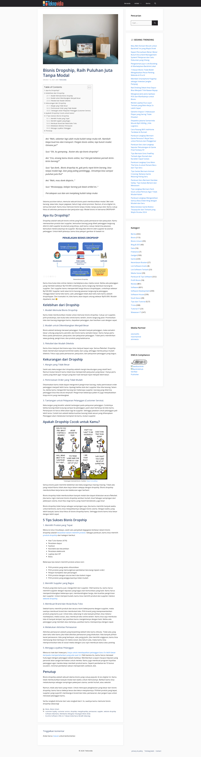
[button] (155, 3)
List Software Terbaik (139, 269)
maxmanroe (136, 336)
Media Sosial (136, 273)
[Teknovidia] (53, 3)
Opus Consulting (92, 481)
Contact (158, 751)
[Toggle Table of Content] (88, 87)
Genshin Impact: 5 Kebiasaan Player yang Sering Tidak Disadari (143, 114)
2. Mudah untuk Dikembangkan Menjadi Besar (65, 98)
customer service (64, 711)
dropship (74, 711)
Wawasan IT (136, 312)
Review (134, 284)
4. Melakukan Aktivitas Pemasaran (60, 126)
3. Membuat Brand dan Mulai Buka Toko (63, 123)
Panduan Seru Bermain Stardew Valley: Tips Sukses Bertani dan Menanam (144, 183)
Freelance (135, 252)
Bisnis (47, 709)
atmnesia (135, 339)
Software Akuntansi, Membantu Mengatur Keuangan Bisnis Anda (67, 714)
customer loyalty (51, 711)
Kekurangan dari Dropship (56, 103)
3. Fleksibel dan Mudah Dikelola (59, 101)
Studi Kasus (136, 298)
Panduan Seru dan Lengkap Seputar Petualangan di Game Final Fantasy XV (143, 147)
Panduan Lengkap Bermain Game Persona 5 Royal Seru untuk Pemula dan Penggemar (143, 138)
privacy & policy (137, 751)
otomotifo (135, 334)
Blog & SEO (135, 244)
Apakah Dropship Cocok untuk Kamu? (60, 113)
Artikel (137, 3)
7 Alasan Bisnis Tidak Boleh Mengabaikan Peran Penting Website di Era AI (142, 72)
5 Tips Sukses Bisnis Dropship (57, 116)
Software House (137, 294)
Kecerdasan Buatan (139, 262)
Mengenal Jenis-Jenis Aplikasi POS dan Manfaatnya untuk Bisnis (143, 96)
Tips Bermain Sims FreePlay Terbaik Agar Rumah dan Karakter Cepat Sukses (142, 156)
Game (133, 259)
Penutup (49, 131)
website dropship (50, 598)
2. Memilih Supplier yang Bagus (59, 121)
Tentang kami (149, 751)
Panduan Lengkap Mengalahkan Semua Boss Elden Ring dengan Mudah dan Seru (144, 200)
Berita (148, 3)
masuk (56, 736)
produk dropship (50, 535)
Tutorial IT (135, 308)
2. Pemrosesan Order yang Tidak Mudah (63, 108)
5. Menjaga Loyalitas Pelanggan (60, 128)
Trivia (133, 305)
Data (133, 248)
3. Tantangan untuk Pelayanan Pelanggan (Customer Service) (70, 111)
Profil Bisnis (136, 280)
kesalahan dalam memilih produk (71, 532)
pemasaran (93, 711)
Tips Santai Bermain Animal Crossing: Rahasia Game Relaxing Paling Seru (142, 174)
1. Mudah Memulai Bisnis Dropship (61, 96)
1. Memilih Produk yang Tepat (59, 118)
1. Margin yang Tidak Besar (58, 106)
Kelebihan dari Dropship (55, 93)
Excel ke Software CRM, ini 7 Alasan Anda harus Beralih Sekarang (67, 716)
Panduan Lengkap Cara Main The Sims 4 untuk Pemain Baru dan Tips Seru (143, 165)
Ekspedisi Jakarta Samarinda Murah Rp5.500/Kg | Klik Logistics (143, 123)
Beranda (127, 3)
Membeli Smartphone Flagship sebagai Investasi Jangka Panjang (144, 81)
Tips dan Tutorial (138, 301)
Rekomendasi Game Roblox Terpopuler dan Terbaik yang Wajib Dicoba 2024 (143, 209)
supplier (100, 711)
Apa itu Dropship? (52, 90)
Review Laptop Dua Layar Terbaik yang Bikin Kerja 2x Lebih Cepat (142, 105)
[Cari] (155, 22)
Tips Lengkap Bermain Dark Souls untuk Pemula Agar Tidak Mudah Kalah (144, 192)
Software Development (140, 291)
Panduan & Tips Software (141, 276)
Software (134, 287)
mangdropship (83, 711)
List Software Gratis (139, 266)
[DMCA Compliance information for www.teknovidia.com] (139, 364)
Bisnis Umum (54, 709)
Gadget (134, 255)
